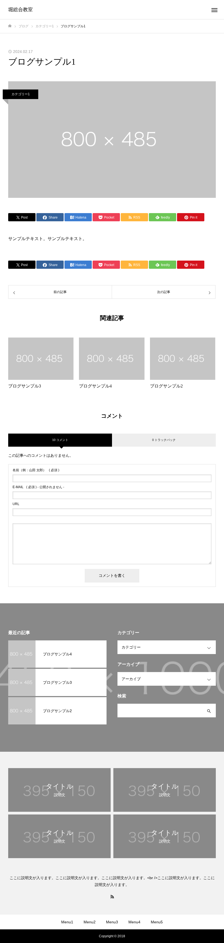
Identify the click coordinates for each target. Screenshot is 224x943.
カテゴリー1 (20, 94)
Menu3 (112, 922)
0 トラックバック (164, 439)
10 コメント (60, 439)
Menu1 (67, 922)
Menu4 (134, 922)
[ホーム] (9, 26)
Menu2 (90, 922)
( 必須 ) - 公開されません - (38, 487)
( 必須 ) (36, 470)
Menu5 (157, 922)
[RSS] (112, 896)
